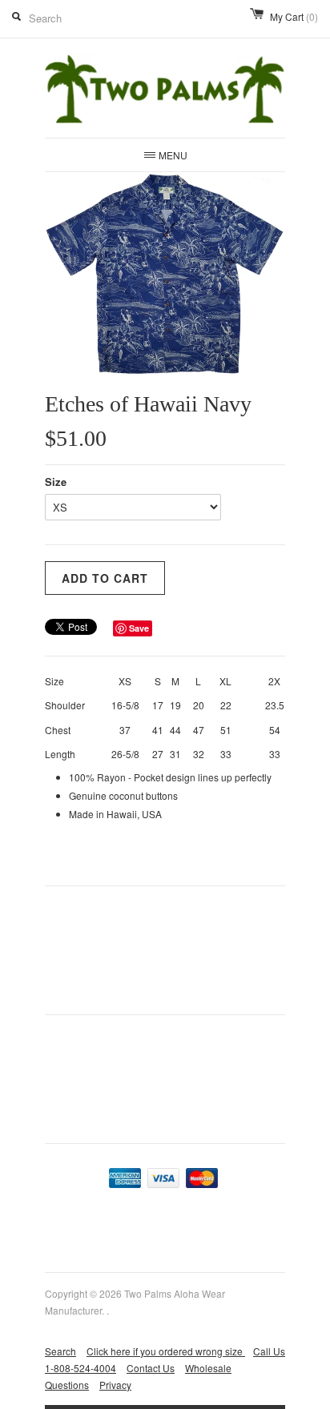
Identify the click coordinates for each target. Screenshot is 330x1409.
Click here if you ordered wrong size (166, 1351)
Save (139, 628)
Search (60, 1351)
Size (55, 481)
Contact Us (151, 1368)
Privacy (115, 1384)
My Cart (294, 16)
